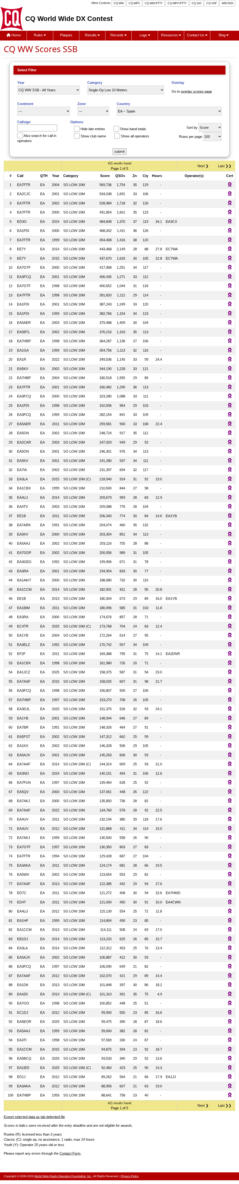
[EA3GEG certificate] (230, 562)
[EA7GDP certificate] (230, 553)
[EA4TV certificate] (230, 507)
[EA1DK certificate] (230, 985)
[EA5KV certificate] (230, 369)
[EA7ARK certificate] (230, 525)
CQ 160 (196, 3)
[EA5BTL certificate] (230, 332)
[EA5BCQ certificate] (230, 1059)
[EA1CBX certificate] (230, 488)
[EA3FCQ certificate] (230, 277)
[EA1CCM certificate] (230, 590)
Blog (222, 35)
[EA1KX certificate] (230, 746)
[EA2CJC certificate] (230, 194)
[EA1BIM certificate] (230, 608)
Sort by (191, 127)
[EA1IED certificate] (230, 1068)
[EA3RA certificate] (230, 571)
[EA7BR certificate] (230, 727)
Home (16, 35)
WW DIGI (227, 3)
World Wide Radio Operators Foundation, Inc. (63, 1176)
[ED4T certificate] (230, 902)
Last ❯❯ (225, 166)
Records (117, 35)
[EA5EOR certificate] (230, 1022)
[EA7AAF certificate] (230, 682)
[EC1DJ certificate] (230, 1013)
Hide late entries (93, 129)
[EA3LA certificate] (230, 479)
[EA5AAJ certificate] (230, 544)
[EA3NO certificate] (230, 774)
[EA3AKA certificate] (230, 866)
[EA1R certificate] (230, 360)
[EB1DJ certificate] (230, 939)
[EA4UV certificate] (230, 819)
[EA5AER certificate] (230, 323)
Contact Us (196, 35)
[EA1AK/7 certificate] (230, 580)
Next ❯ (204, 166)
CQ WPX (134, 3)
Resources (170, 35)
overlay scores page (196, 91)
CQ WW (119, 3)
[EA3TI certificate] (230, 1040)
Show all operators (135, 136)
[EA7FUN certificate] (230, 783)
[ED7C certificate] (230, 893)
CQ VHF (211, 3)
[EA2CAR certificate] (230, 442)
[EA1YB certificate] (230, 636)
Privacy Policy (130, 1176)
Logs (144, 35)
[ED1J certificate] (230, 1077)
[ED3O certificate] (230, 222)
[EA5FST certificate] (230, 737)
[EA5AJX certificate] (230, 755)
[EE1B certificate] (230, 516)
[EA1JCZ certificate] (230, 672)
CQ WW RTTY (154, 3)
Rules (39, 35)
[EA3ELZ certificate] (230, 645)
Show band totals (133, 129)
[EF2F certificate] (230, 654)
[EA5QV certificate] (230, 792)
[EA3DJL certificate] (230, 709)
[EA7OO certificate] (230, 1003)
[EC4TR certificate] (230, 626)
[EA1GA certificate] (230, 351)
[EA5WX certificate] (230, 875)
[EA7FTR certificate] (230, 185)
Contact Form (70, 1153)
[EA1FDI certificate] (230, 231)
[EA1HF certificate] (230, 921)
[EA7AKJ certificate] (230, 801)
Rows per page (190, 137)
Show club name (93, 136)
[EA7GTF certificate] (230, 268)
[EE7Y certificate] (230, 249)
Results (91, 35)
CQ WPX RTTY (177, 3)
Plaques (66, 35)
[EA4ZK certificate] (230, 994)
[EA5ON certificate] (230, 433)
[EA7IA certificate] (230, 470)
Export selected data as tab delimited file (34, 1117)
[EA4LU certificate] (230, 498)
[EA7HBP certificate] (230, 341)
